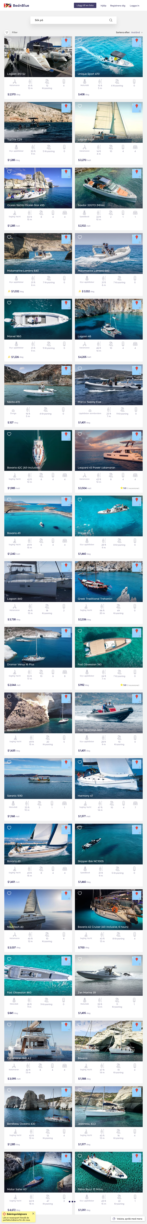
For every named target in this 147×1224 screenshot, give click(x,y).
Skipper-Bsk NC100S (91, 861)
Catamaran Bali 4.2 (19, 1058)
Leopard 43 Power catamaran (96, 467)
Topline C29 (14, 139)
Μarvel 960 (14, 336)
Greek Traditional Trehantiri (95, 598)
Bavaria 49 (14, 533)
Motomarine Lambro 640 (23, 270)
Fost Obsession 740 (90, 664)
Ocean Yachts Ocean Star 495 (26, 205)
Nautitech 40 (15, 927)
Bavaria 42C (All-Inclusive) (23, 467)
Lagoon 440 (14, 598)
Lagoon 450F (86, 139)
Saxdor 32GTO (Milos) (91, 205)
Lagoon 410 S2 (16, 74)
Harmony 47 (85, 795)
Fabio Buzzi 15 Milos (90, 1189)
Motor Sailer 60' (17, 1189)
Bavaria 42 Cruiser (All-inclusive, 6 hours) (103, 927)
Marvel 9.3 (84, 533)
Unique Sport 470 (89, 74)
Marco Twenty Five (89, 402)
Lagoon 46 (84, 336)
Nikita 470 (13, 402)
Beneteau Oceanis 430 (21, 1123)
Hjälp (103, 5)
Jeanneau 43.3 (87, 1123)
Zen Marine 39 (87, 992)
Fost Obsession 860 (90, 730)
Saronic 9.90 (15, 795)
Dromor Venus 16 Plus (20, 664)
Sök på (39, 20)
